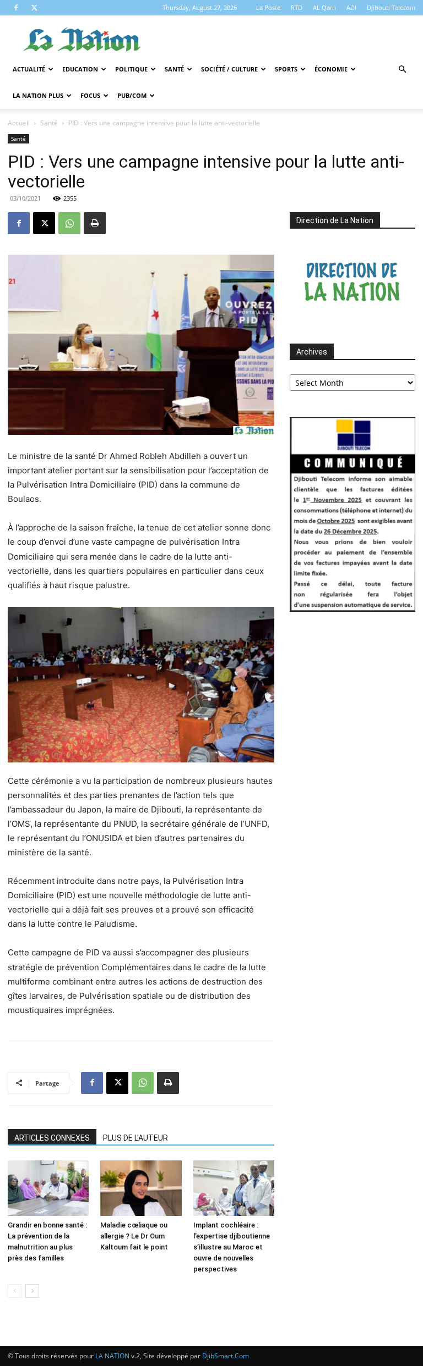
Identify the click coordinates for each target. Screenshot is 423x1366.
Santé (174, 69)
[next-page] (32, 1291)
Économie (331, 69)
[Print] (95, 223)
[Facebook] (16, 7)
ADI (351, 7)
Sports (286, 69)
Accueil (19, 123)
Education (80, 69)
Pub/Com (132, 95)
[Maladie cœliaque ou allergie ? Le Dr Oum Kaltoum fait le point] (140, 1188)
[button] (402, 69)
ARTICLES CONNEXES (52, 1137)
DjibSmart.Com (225, 1356)
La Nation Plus (38, 95)
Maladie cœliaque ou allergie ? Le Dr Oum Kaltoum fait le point (134, 1236)
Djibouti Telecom (391, 7)
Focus (90, 95)
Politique (131, 69)
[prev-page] (14, 1291)
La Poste (268, 7)
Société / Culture (229, 69)
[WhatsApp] (69, 223)
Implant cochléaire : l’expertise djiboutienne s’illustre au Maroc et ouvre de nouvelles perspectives (231, 1247)
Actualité (29, 69)
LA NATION (112, 1356)
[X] (34, 7)
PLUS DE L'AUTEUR (135, 1137)
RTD (296, 7)
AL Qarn (324, 7)
